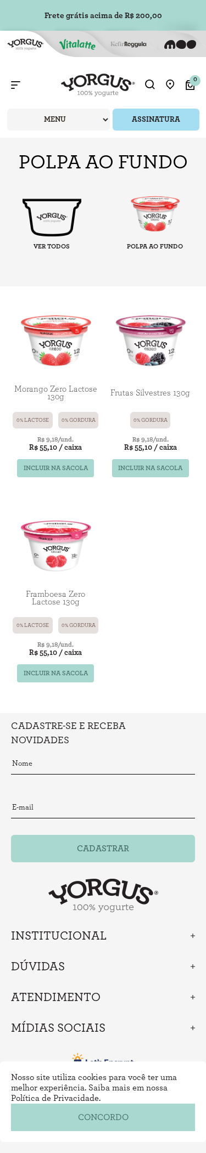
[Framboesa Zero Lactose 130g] (56, 545)
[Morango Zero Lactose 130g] (56, 340)
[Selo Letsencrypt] (103, 1060)
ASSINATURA (156, 119)
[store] (170, 85)
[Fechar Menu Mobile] (15, 85)
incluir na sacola (56, 468)
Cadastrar (103, 848)
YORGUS (51, 216)
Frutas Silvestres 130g (150, 392)
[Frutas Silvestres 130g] (151, 340)
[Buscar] (150, 85)
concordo (103, 1117)
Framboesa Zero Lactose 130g (55, 598)
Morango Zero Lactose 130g (55, 393)
